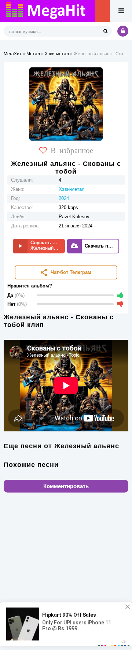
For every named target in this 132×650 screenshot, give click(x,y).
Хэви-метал (57, 53)
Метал (33, 53)
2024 (64, 198)
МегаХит (13, 53)
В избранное (72, 149)
